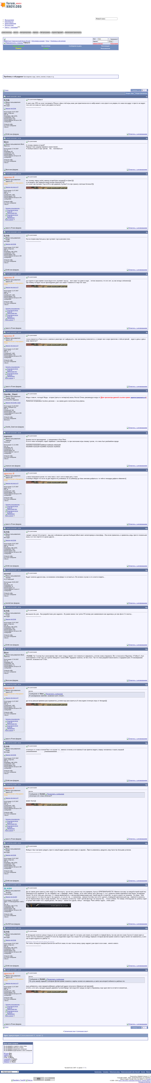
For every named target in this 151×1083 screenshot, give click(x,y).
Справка (105, 1072)
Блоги (16, 32)
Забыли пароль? (98, 43)
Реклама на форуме (144, 1082)
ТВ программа (45, 32)
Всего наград (9, 219)
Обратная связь (115, 1072)
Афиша (35, 32)
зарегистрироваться (138, 397)
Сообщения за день (75, 46)
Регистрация (114, 43)
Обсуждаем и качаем (38, 41)
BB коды (6, 1053)
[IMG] (5, 1056)
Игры (47, 41)
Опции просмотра (141, 93)
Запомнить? (114, 39)
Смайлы (6, 1054)
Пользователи (105, 48)
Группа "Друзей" (57, 32)
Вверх (148, 1072)
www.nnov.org (6, 32)
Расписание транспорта (73, 32)
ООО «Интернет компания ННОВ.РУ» (130, 1080)
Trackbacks (7, 1059)
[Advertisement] (46, 57)
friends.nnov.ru (146, 1080)
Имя (94, 39)
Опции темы (130, 93)
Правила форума (18, 46)
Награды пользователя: (13, 208)
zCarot (149, 1079)
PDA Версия (9, 22)
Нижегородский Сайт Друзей (130, 1072)
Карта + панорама (11, 27)
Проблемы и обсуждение (58, 41)
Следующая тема (81, 1031)
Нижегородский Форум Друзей (21, 41)
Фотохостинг (9, 25)
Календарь (98, 1072)
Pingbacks (7, 1060)
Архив (143, 1072)
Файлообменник (10, 23)
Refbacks (6, 1062)
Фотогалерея (9, 20)
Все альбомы (46, 46)
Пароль (95, 41)
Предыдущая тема (69, 1031)
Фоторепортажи (25, 32)
